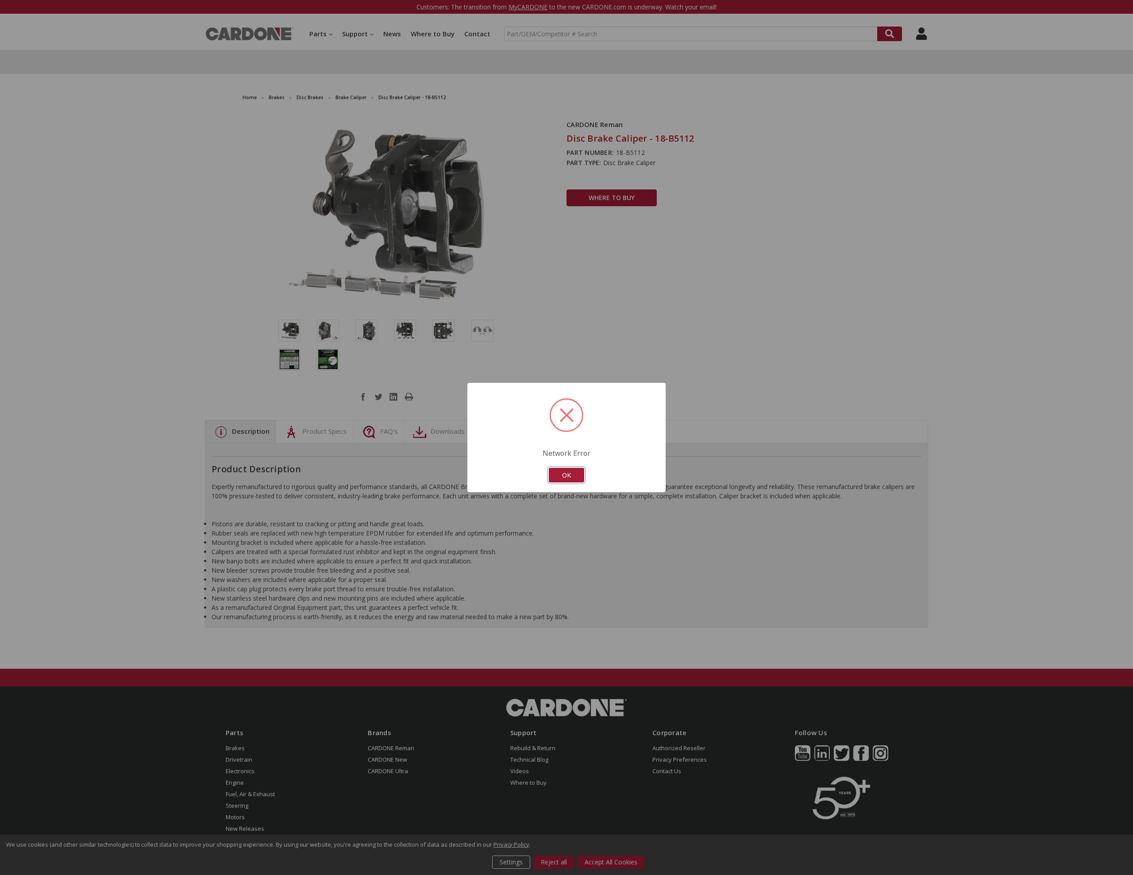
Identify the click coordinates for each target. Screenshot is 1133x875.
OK (566, 474)
